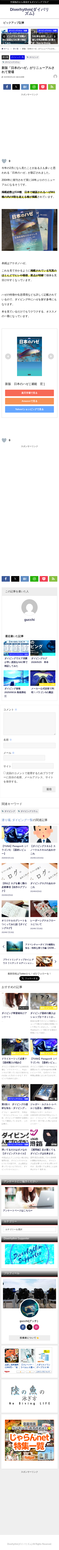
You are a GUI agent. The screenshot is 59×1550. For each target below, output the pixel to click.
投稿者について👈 (29, 1338)
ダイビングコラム (12, 62)
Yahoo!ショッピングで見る (29, 409)
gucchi (29, 619)
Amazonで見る (30, 401)
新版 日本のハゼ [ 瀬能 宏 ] (25, 383)
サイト (7, 766)
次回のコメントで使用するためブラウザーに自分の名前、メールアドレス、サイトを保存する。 (28, 777)
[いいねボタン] (4, 161)
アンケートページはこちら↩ (17, 1210)
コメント (10, 709)
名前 (7, 739)
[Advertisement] (29, 125)
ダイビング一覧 (17, 57)
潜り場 (5, 57)
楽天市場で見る (29, 393)
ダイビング (33, 57)
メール (9, 752)
